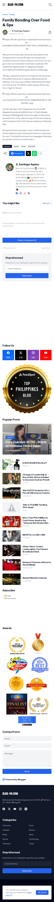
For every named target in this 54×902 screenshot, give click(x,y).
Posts (8, 596)
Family (12, 14)
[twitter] (29, 193)
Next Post (46, 248)
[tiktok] (25, 193)
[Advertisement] (27, 312)
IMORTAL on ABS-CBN (34, 534)
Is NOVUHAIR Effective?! (35, 463)
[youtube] (15, 809)
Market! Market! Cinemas (35, 578)
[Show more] (40, 153)
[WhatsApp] (34, 153)
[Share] (48, 32)
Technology (34, 839)
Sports (5, 839)
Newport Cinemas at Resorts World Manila (37, 563)
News (31, 834)
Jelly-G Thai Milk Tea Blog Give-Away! (35, 505)
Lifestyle (6, 830)
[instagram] (21, 193)
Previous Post (9, 248)
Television (7, 843)
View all (46, 203)
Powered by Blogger (16, 779)
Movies (32, 830)
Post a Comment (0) (27, 240)
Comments (11, 598)
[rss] (26, 809)
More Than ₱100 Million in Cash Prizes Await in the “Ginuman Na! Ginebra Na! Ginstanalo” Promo (35, 520)
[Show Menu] (4, 4)
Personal (31, 146)
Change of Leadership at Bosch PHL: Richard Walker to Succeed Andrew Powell (36, 477)
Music (5, 834)
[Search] (50, 4)
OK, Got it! (42, 892)
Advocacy (7, 825)
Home (5, 14)
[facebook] (17, 193)
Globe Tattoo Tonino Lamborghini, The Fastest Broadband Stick (35, 549)
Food (23, 146)
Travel (31, 843)
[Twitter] (28, 153)
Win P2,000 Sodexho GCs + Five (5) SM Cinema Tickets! (36, 491)
